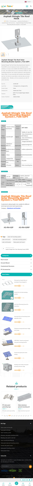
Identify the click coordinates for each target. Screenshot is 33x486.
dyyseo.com (10, 477)
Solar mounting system (6, 432)
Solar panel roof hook (5, 430)
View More (17, 285)
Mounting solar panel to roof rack (8, 437)
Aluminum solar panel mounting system (9, 435)
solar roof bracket (6, 242)
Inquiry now (25, 479)
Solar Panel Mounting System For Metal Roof (21, 305)
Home (7, 21)
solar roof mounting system (14, 236)
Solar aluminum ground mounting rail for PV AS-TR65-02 (8, 406)
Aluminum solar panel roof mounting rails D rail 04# (24, 406)
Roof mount (4, 259)
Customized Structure (7, 266)
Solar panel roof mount (19, 242)
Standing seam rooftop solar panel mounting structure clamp (21, 365)
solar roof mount (6, 239)
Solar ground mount (5, 450)
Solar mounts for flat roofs (6, 427)
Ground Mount (5, 263)
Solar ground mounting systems (8, 448)
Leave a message (16, 483)
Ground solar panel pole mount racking (20, 353)
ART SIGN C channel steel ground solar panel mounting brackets (21, 341)
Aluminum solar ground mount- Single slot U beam (22, 329)
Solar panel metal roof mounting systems (10, 443)
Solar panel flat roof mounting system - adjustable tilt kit (22, 317)
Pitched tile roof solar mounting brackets (20, 293)
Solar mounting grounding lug (7, 440)
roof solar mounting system (19, 239)
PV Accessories (5, 269)
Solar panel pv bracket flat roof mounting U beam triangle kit (20, 281)
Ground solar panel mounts (7, 445)
